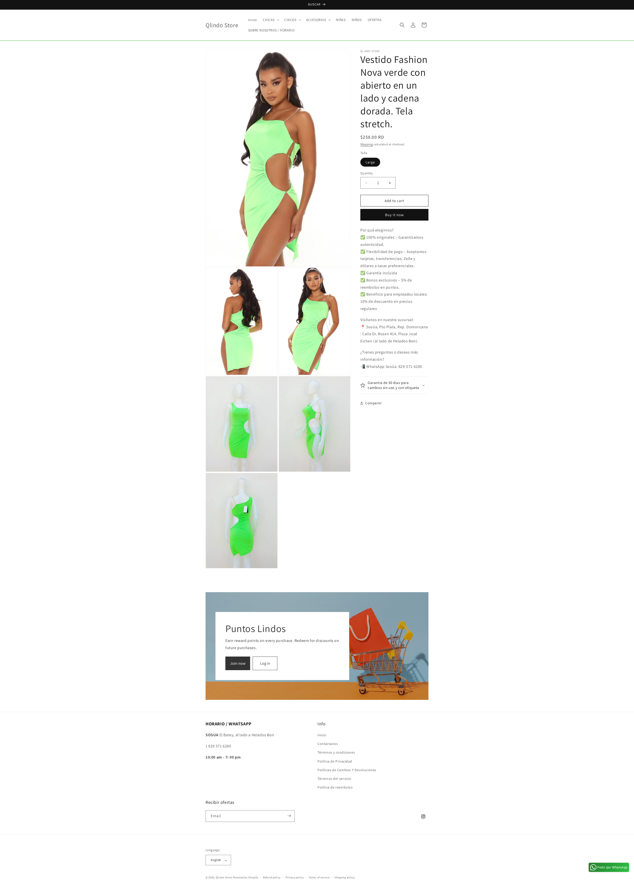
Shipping (366, 144)
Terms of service (319, 877)
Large (370, 162)
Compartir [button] (373, 403)
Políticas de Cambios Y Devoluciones (346, 770)
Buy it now (394, 214)
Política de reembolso (335, 787)
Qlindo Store (224, 877)
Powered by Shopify (245, 877)
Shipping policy (344, 877)
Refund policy (272, 877)
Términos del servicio (334, 778)
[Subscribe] (289, 816)
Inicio (321, 735)
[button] (270, 20)
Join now (237, 663)
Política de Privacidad (334, 761)
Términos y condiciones (336, 752)
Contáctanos (327, 744)
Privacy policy (295, 877)
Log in (265, 663)
